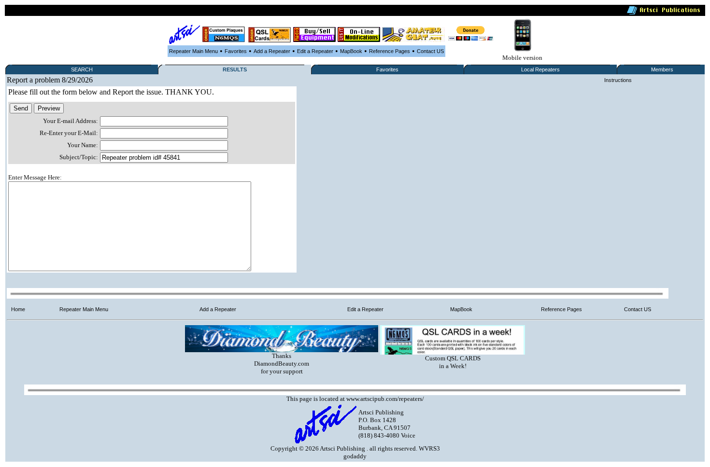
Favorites (236, 51)
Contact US (430, 51)
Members (662, 69)
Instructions (618, 80)
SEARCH (82, 69)
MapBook (351, 51)
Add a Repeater (272, 51)
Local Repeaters (540, 69)
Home (18, 309)
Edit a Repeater (315, 51)
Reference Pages (389, 51)
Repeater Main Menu (193, 51)
